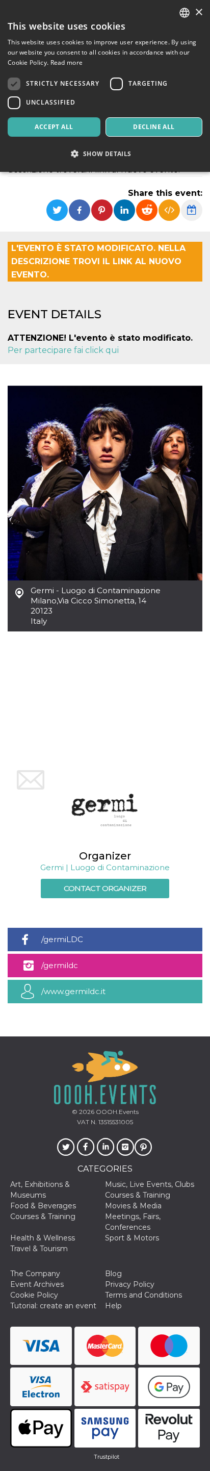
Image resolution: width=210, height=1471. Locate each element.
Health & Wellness (42, 1237)
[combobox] (184, 13)
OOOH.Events (116, 1111)
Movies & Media (133, 1205)
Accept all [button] (54, 126)
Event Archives (37, 1284)
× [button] (198, 12)
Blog (113, 1273)
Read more (66, 62)
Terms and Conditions (143, 1295)
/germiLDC (62, 939)
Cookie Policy (34, 1295)
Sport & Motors (132, 1237)
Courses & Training (137, 1195)
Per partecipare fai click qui (63, 350)
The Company (35, 1273)
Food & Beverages (43, 1205)
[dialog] (105, 86)
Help (113, 1305)
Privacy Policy (129, 1284)
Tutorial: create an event (53, 1305)
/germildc (59, 965)
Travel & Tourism (39, 1248)
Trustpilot (106, 1456)
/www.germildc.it (73, 991)
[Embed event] (169, 210)
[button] (105, 153)
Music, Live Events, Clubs (149, 1184)
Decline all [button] (153, 126)
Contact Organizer (105, 888)
